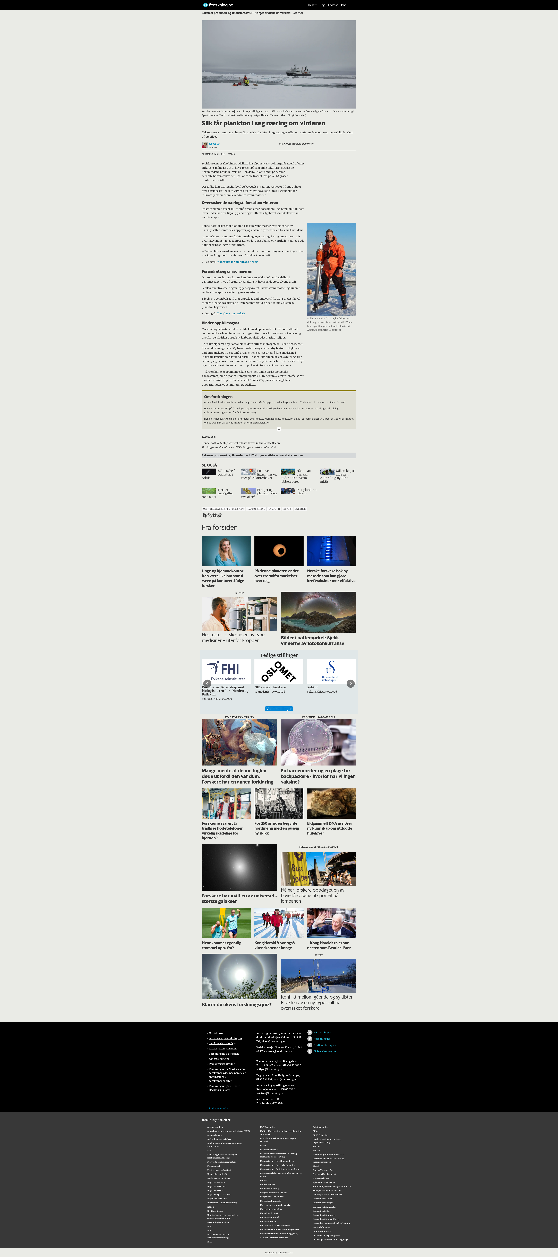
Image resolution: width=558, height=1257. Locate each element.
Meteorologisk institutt (218, 1222)
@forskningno (322, 1032)
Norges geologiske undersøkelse (275, 1205)
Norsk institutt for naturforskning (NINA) (279, 1229)
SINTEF (316, 1150)
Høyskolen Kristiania (217, 1198)
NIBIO (210, 1230)
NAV (209, 1226)
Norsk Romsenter (268, 1221)
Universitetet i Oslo (322, 1211)
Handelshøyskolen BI (217, 1174)
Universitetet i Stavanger (324, 1215)
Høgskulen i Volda (215, 1190)
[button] (207, 683)
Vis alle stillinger (279, 709)
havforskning (256, 509)
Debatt (312, 5)
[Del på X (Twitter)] (209, 515)
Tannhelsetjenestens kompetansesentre (332, 1186)
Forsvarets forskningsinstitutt (221, 1162)
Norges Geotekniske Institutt (273, 1192)
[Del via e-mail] (219, 515)
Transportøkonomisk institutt (327, 1190)
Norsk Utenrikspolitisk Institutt (275, 1225)
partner (300, 509)
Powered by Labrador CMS (279, 1252)
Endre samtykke (218, 1108)
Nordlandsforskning (269, 1188)
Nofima (263, 1180)
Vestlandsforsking (321, 1227)
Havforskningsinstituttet (219, 1178)
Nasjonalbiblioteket (269, 1149)
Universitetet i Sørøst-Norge (326, 1219)
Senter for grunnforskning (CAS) (328, 1154)
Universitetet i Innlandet (324, 1207)
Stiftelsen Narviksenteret (324, 1174)
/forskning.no (322, 1038)
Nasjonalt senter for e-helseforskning (277, 1165)
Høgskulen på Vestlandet (219, 1194)
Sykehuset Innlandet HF (324, 1182)
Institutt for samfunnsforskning (222, 1203)
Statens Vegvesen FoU (323, 1170)
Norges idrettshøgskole (271, 1209)
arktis (288, 509)
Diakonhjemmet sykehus (219, 1139)
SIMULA (317, 1146)
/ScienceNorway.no (325, 1051)
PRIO (315, 1131)
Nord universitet (267, 1184)
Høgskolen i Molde (216, 1182)
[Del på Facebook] (204, 515)
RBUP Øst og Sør (320, 1135)
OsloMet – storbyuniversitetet (274, 1238)
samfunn (274, 509)
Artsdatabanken (214, 1135)
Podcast (333, 5)
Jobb (343, 5)
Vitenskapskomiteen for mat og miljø (330, 1239)
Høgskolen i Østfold (216, 1186)
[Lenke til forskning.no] (252, 3)
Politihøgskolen (320, 1127)
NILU (209, 1242)
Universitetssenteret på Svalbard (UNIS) (331, 1223)
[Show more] (279, 429)
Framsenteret (213, 1166)
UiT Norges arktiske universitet (327, 1194)
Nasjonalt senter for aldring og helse (277, 1161)
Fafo (209, 1150)
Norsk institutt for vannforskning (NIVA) (279, 1233)
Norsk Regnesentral (269, 1217)
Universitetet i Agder (322, 1198)
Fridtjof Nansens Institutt (219, 1170)
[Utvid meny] (354, 5)
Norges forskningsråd (270, 1201)
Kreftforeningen (215, 1211)
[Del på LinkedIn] (214, 515)
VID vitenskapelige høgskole (326, 1235)
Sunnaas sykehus (321, 1178)
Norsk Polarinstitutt (269, 1213)
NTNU (263, 1145)
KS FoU (210, 1207)
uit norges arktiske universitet (223, 509)
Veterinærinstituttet (322, 1231)
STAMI (316, 1166)
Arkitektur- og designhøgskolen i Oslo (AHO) (228, 1131)
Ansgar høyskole (215, 1127)
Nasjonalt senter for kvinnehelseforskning (280, 1169)
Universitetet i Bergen (323, 1203)
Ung (322, 5)
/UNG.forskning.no (325, 1045)
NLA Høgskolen (267, 1127)
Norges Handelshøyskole (272, 1197)
